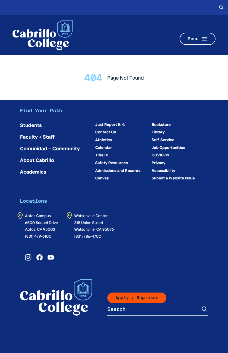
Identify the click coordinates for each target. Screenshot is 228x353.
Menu (193, 38)
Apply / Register (136, 297)
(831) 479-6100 (38, 235)
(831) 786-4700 (87, 235)
